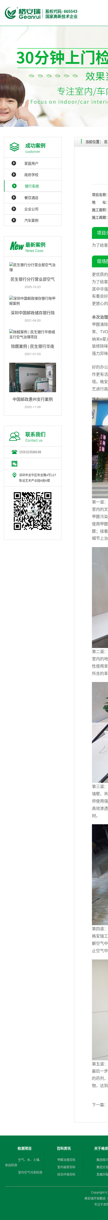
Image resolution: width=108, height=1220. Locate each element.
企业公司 (31, 208)
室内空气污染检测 (30, 1172)
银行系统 (32, 185)
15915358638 (30, 452)
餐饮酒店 (31, 197)
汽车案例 (31, 220)
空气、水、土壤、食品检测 (23, 1162)
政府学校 (31, 174)
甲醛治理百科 (66, 1159)
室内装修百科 (66, 1167)
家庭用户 (31, 163)
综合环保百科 (66, 1174)
